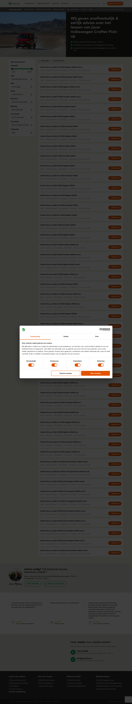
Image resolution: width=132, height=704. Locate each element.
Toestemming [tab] (35, 336)
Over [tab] (97, 336)
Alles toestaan (95, 373)
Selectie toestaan (66, 373)
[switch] (54, 365)
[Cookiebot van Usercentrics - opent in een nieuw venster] (101, 329)
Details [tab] (66, 336)
